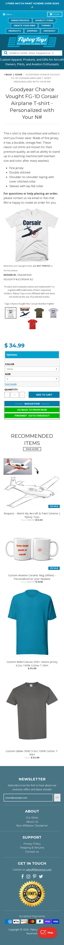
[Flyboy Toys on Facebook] (22, 876)
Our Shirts (32, 817)
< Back (8, 74)
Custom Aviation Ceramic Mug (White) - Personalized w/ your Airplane (32, 577)
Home (18, 74)
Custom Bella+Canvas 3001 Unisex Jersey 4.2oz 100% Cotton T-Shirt (32, 663)
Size (8, 374)
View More (32, 449)
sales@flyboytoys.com (39, 869)
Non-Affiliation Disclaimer (32, 825)
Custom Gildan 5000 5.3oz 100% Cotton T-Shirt (32, 752)
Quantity (11, 389)
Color (9, 364)
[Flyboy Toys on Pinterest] (34, 876)
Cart (56, 14)
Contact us (32, 851)
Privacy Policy (32, 843)
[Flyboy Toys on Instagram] (28, 876)
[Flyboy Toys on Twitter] (41, 876)
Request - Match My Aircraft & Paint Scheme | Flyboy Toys (32, 515)
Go (57, 797)
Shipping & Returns (32, 847)
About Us (32, 821)
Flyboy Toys (37, 929)
